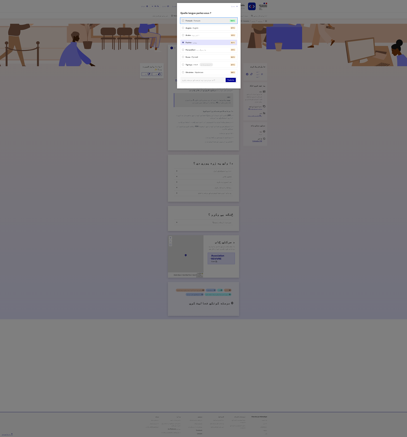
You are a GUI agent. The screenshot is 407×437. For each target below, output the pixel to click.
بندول (233, 6)
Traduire (230, 80)
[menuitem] (208, 20)
